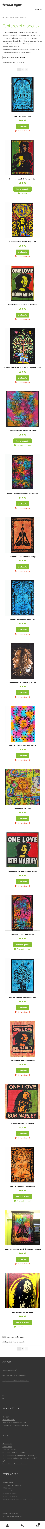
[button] (37, 9)
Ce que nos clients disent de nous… (16, 1381)
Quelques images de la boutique (14, 1375)
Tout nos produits (9, 1449)
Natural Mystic (12, 5)
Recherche (22, 1525)
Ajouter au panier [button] (22, 189)
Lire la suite (22, 126)
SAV (4, 1461)
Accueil (7, 17)
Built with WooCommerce (12, 1516)
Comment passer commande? (14, 1452)
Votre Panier (7, 1447)
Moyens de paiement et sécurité (14, 1422)
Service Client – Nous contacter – (15, 1464)
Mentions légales (9, 1420)
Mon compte (7, 1444)
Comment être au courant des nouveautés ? (19, 1455)
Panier (34, 1523)
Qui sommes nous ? (10, 1370)
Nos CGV (6, 1417)
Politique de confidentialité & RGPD (16, 1425)
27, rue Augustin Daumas (12, 1485)
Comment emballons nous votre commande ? (20, 1458)
